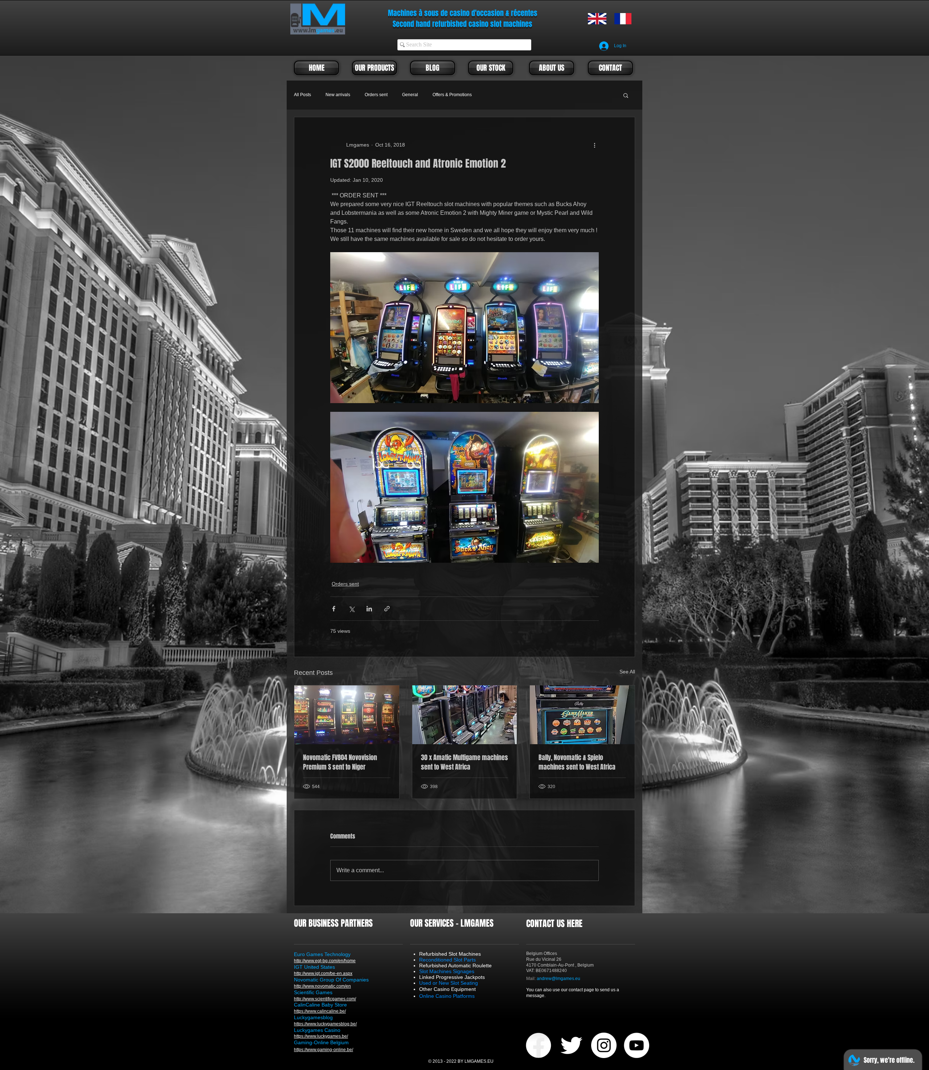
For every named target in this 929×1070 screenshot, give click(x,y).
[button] (625, 95)
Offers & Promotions (452, 94)
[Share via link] (387, 608)
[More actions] (594, 144)
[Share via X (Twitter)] (351, 608)
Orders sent (376, 94)
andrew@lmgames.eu (558, 978)
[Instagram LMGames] (604, 1045)
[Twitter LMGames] (571, 1045)
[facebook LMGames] (538, 1045)
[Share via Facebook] (333, 608)
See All (627, 672)
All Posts (302, 94)
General (410, 94)
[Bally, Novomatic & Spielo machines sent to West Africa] (582, 714)
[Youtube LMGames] (636, 1045)
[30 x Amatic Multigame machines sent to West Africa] (464, 714)
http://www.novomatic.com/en (322, 986)
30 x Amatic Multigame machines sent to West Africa (464, 762)
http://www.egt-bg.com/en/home (325, 960)
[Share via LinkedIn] (369, 608)
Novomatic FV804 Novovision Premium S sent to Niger (340, 762)
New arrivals (338, 94)
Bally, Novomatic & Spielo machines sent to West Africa (577, 762)
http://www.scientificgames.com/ (325, 998)
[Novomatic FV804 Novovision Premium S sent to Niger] (346, 714)
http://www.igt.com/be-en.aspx (323, 973)
